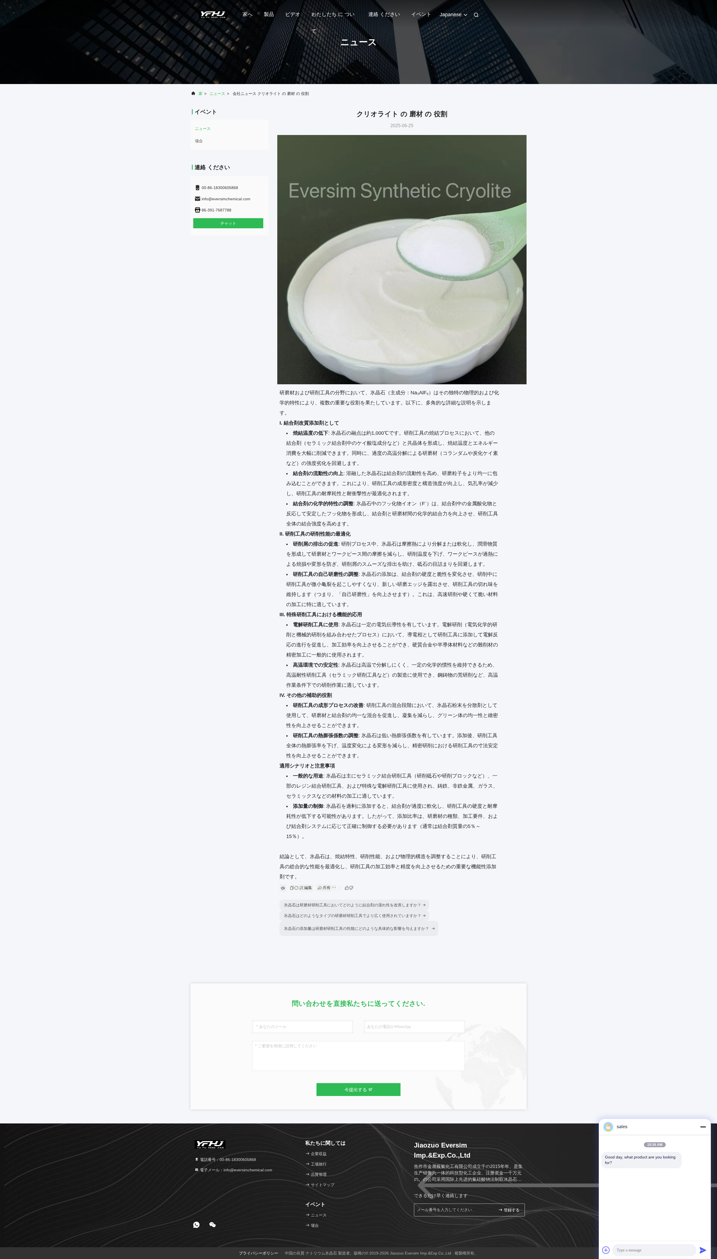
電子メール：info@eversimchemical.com (235, 1170)
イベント (421, 14)
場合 (199, 141)
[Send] (703, 1250)
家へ (248, 14)
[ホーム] (213, 14)
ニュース (217, 93)
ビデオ (292, 14)
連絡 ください (384, 14)
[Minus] (703, 1126)
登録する (511, 1210)
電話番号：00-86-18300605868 (227, 1159)
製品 (269, 14)
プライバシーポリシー (258, 1253)
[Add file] (606, 1250)
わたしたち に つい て (333, 17)
